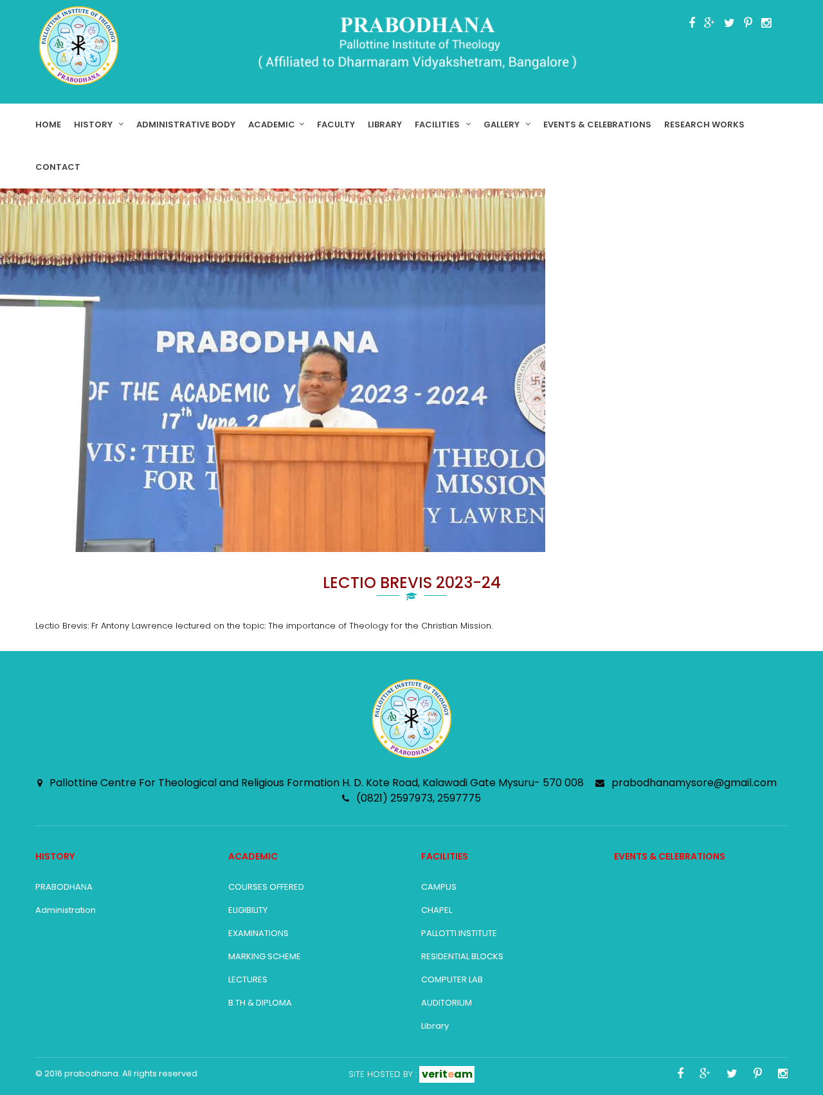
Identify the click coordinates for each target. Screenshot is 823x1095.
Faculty (336, 124)
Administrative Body (185, 124)
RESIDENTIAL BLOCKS (462, 956)
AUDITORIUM (446, 1003)
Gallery (502, 124)
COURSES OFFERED (266, 887)
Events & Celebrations (597, 124)
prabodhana (91, 1073)
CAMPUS (439, 887)
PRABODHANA (64, 887)
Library (385, 124)
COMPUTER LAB (452, 979)
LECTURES (247, 979)
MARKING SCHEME (264, 956)
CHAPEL (436, 910)
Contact (57, 167)
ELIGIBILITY (247, 910)
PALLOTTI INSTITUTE (459, 933)
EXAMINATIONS (258, 933)
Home (48, 124)
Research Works (704, 124)
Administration (65, 910)
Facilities (438, 124)
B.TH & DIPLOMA (260, 1003)
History (94, 124)
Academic (271, 124)
